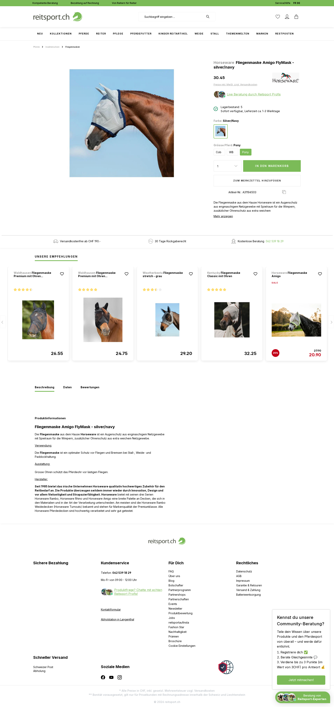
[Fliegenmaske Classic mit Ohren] (232, 320)
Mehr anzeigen (223, 216)
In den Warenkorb (272, 166)
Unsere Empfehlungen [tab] (56, 256)
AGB (239, 576)
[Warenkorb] (296, 17)
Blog (171, 580)
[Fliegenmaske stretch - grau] (167, 320)
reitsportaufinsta (179, 622)
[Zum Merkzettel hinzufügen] (62, 274)
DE (298, 3)
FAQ (171, 571)
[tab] (44, 387)
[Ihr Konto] (287, 17)
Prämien (174, 636)
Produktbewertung (181, 613)
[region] (122, 123)
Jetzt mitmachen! (301, 680)
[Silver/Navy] (221, 131)
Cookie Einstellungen (182, 645)
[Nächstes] (331, 322)
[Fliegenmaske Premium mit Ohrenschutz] (103, 320)
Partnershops (177, 594)
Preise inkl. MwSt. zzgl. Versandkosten (235, 84)
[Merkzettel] (277, 17)
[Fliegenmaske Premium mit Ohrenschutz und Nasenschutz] (38, 320)
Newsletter (175, 608)
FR (294, 3)
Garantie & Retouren (249, 585)
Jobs (172, 617)
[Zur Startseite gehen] (57, 16)
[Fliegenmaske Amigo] (296, 320)
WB (231, 152)
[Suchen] (210, 16)
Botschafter (176, 585)
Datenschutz (244, 571)
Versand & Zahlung (248, 590)
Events (173, 604)
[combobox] (171, 16)
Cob (218, 152)
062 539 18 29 (275, 241)
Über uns (174, 576)
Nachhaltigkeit (178, 631)
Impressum (243, 580)
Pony (245, 152)
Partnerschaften (179, 599)
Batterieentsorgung (248, 594)
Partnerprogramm (180, 590)
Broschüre (175, 641)
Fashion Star (176, 627)
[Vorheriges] (3, 322)
